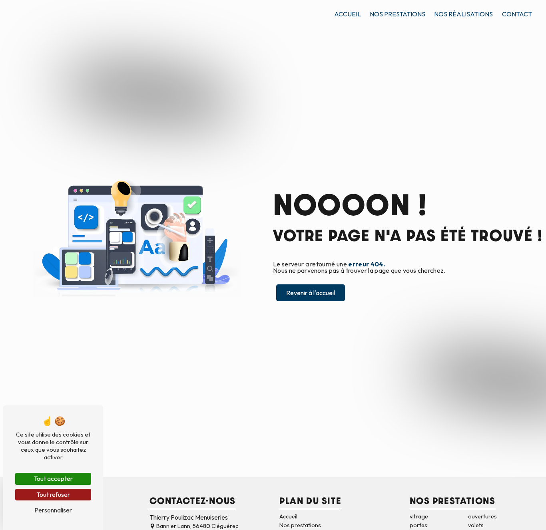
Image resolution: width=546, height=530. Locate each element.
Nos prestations (397, 14)
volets (476, 525)
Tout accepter (53, 478)
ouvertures (482, 516)
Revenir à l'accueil (310, 293)
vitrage (419, 516)
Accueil (347, 14)
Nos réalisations (463, 14)
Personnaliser (53, 510)
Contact (517, 14)
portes (418, 525)
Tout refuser (53, 494)
